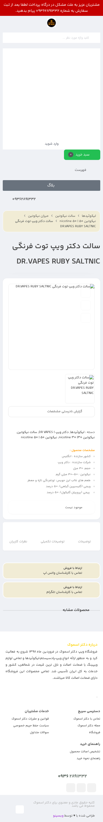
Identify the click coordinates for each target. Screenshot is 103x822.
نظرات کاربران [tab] (18, 541)
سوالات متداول (39, 732)
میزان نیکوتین (38, 216)
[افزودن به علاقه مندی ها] (86, 293)
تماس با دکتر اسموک (86, 718)
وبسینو (58, 815)
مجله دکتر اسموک (88, 725)
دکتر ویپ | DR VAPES (54, 432)
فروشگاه (94, 732)
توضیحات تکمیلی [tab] (53, 541)
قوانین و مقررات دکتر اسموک (30, 718)
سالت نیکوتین (65, 216)
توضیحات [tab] (84, 541)
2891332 (72, 776)
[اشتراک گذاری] (86, 318)
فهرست (81, 170)
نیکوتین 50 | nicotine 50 (78, 221)
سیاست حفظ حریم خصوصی (31, 725)
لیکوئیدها (89, 216)
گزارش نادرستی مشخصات (64, 411)
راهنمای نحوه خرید (88, 758)
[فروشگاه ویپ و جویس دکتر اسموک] (51, 23)
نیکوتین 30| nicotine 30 (77, 437)
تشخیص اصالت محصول (85, 751)
